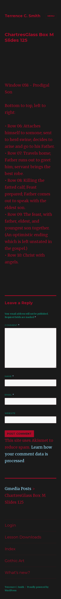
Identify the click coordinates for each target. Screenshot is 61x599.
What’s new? (17, 572)
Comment (12, 325)
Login (10, 525)
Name (9, 376)
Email (9, 394)
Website (10, 413)
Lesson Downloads (23, 537)
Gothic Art (14, 560)
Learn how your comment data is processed (28, 454)
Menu (50, 16)
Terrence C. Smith (22, 16)
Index (10, 549)
